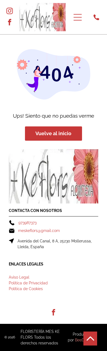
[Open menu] (78, 17)
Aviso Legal (19, 277)
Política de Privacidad (28, 283)
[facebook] (10, 23)
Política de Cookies (26, 289)
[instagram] (10, 11)
